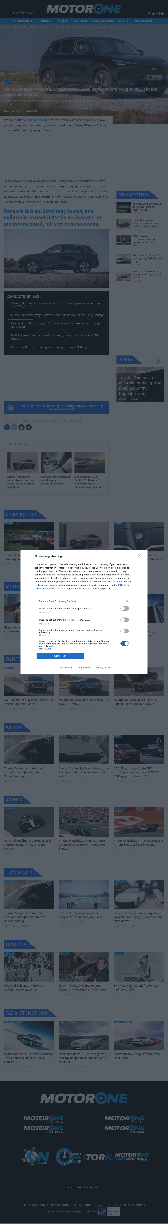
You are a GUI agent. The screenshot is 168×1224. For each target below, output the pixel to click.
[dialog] (84, 612)
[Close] (141, 556)
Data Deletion (65, 667)
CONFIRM (60, 656)
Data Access (84, 667)
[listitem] (84, 601)
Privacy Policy (102, 667)
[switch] (124, 608)
